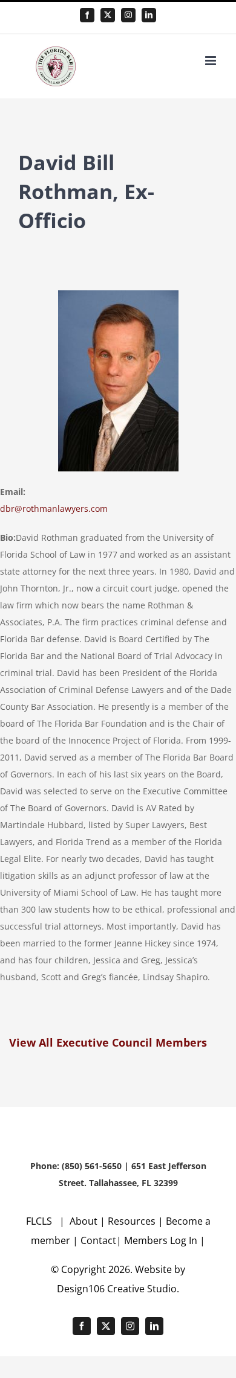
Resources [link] (132, 1221)
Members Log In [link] (160, 1240)
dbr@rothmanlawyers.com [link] (54, 508)
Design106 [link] (81, 1288)
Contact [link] (98, 1240)
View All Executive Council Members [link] (108, 1042)
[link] (87, 15)
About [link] (85, 1221)
